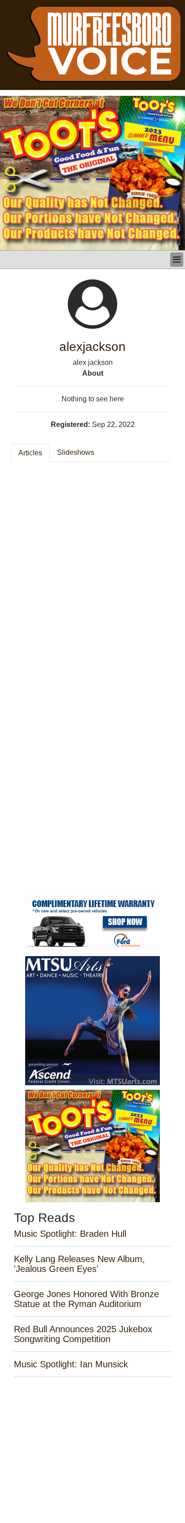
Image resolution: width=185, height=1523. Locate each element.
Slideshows (75, 452)
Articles (30, 453)
